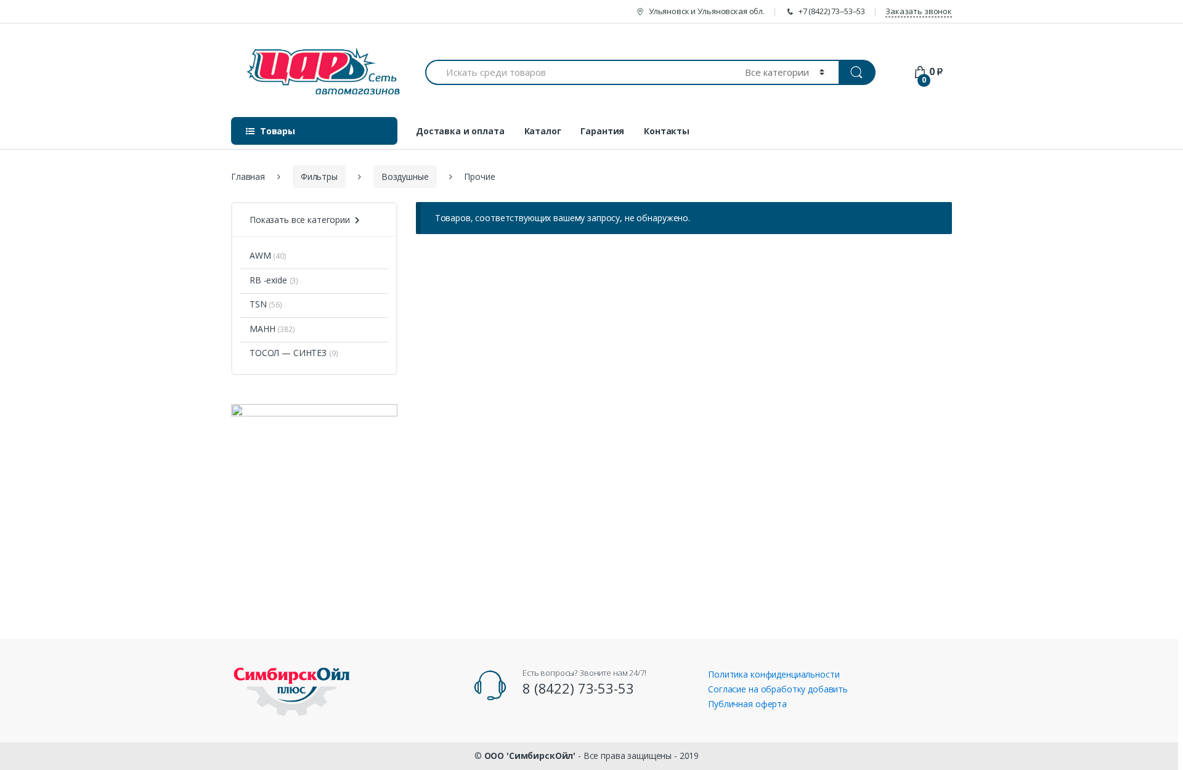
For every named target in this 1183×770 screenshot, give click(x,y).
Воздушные (405, 176)
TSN (258, 304)
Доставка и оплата (460, 131)
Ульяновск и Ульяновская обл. (707, 11)
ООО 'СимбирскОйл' (530, 755)
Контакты (666, 131)
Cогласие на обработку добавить (778, 689)
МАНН (262, 328)
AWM (260, 255)
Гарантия (602, 131)
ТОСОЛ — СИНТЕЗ (288, 353)
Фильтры (319, 176)
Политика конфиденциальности (773, 674)
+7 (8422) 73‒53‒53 (832, 11)
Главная (248, 176)
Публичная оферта (747, 704)
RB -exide (268, 280)
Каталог (542, 131)
